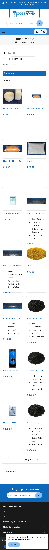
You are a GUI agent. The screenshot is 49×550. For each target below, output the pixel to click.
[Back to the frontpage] (16, 42)
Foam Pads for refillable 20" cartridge (20, 108)
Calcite (30, 161)
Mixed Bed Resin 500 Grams (16, 161)
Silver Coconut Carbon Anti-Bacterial (20, 266)
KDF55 (30, 266)
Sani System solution (12, 213)
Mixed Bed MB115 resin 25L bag (17, 423)
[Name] (38, 495)
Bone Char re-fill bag (13, 318)
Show (5, 64)
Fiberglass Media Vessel (14, 370)
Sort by (6, 58)
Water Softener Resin (37, 108)
